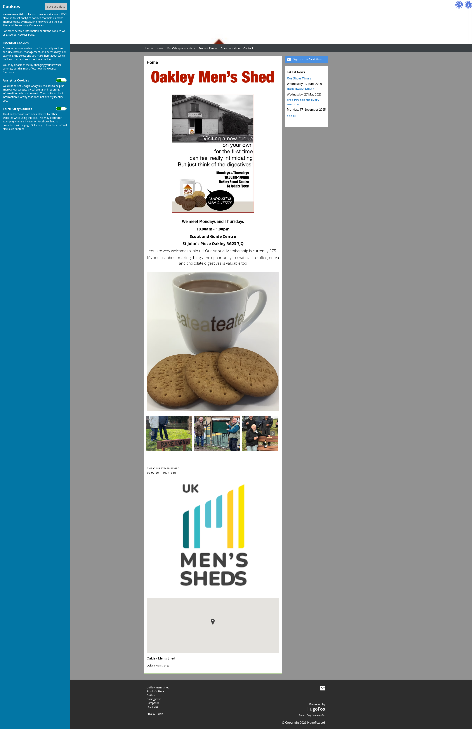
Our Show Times (299, 78)
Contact (248, 48)
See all (291, 116)
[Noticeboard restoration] (214, 433)
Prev (152, 434)
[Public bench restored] (262, 433)
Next (272, 434)
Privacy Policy (155, 713)
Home (149, 48)
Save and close (56, 6)
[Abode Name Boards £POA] (166, 433)
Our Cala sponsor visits (181, 48)
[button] (213, 622)
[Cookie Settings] (459, 4)
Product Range (208, 48)
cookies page (26, 34)
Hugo (316, 709)
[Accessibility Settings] (468, 4)
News (160, 48)
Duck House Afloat (300, 89)
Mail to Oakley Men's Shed (322, 688)
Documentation (230, 48)
